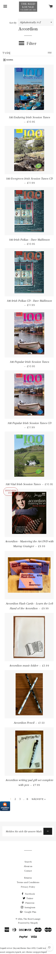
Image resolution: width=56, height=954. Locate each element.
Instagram (29, 907)
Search (28, 861)
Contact (28, 870)
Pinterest (29, 902)
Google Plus (30, 912)
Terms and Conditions (28, 882)
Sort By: (13, 22)
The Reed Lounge (31, 919)
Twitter (29, 898)
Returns (28, 877)
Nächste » (39, 799)
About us (28, 866)
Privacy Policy (28, 886)
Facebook (29, 893)
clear (49, 53)
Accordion (9, 60)
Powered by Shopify (28, 922)
